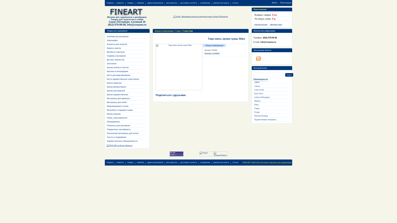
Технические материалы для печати (123, 133)
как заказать (171, 3)
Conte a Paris (259, 90)
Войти (274, 3)
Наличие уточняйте (212, 53)
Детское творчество (115, 60)
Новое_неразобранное (117, 118)
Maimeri (257, 101)
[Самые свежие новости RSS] (258, 58)
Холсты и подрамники (116, 137)
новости (120, 3)
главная (109, 3)
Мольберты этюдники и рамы (120, 110)
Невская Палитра (261, 116)
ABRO (257, 82)
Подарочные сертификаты (119, 129)
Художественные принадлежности (122, 141)
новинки (140, 3)
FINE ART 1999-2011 (251, 163)
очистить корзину (261, 24)
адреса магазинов (155, 3)
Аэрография (112, 40)
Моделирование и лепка (117, 106)
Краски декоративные (116, 87)
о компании (205, 3)
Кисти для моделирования (118, 75)
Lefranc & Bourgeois (262, 97)
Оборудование (113, 122)
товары (130, 3)
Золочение (111, 64)
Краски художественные (117, 95)
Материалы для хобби (117, 102)
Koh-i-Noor (258, 93)
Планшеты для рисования (118, 126)
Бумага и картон (114, 48)
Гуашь (178, 31)
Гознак (257, 112)
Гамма (256, 108)
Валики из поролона (116, 52)
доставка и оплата (189, 3)
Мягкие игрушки (114, 114)
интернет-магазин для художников (276, 163)
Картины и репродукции (117, 71)
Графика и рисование (116, 56)
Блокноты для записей (117, 44)
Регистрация (285, 3)
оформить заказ (276, 24)
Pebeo (256, 105)
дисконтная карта (221, 3)
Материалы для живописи (118, 98)
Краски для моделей (116, 91)
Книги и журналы (114, 83)
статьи (235, 3)
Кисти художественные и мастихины (123, 79)
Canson (257, 86)
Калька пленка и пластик (118, 67)
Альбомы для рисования (118, 36)
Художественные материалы (265, 119)
